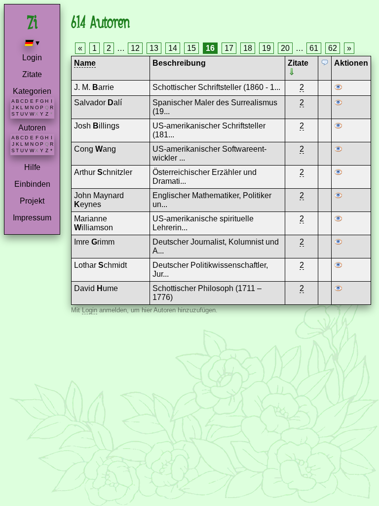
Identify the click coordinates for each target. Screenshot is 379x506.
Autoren (32, 128)
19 (266, 48)
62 (332, 48)
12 (135, 48)
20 (285, 48)
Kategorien (32, 91)
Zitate (32, 74)
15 (191, 48)
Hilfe (32, 167)
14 (172, 48)
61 (313, 48)
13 (154, 48)
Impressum (32, 217)
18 (247, 48)
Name (85, 63)
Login (32, 57)
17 (229, 48)
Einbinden (32, 184)
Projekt (32, 201)
